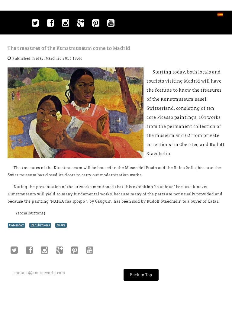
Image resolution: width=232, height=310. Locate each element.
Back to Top (141, 274)
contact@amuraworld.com (39, 272)
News (61, 225)
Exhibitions (40, 225)
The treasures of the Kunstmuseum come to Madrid (69, 48)
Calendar (16, 225)
